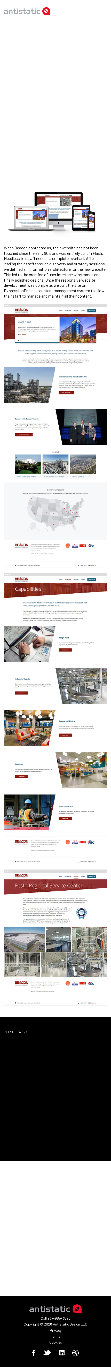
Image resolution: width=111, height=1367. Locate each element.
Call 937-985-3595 (55, 1318)
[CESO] (27, 1080)
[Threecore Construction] (27, 1134)
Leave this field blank (25, 1204)
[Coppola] (83, 1080)
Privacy (55, 1330)
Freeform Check (20, 1210)
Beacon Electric (70, 119)
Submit (17, 1277)
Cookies (55, 1342)
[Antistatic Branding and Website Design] (27, 11)
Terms (55, 1336)
